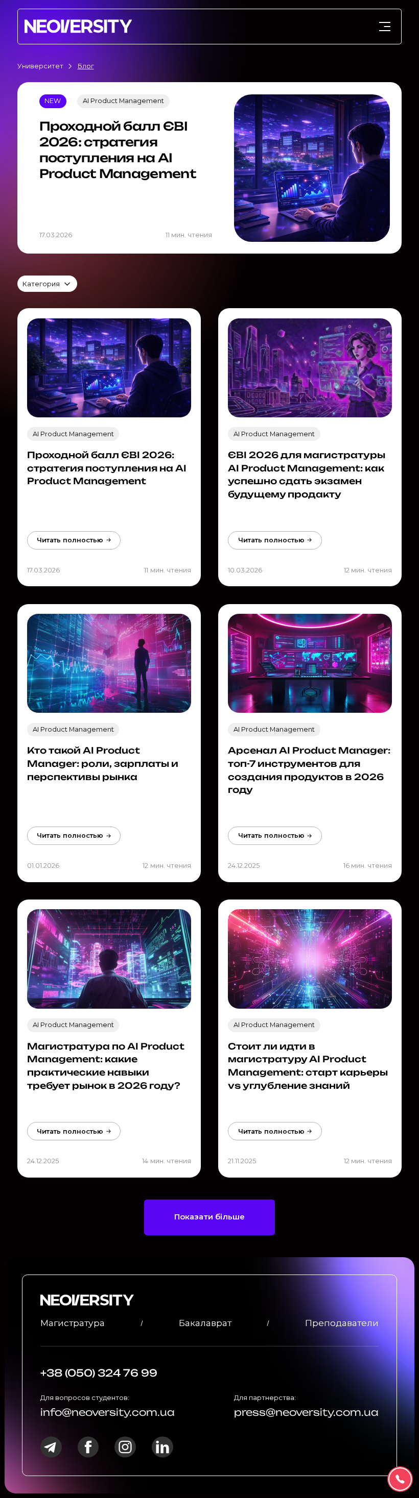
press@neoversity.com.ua (306, 1412)
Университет (40, 66)
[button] (47, 284)
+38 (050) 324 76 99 (98, 1373)
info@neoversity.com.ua (107, 1412)
